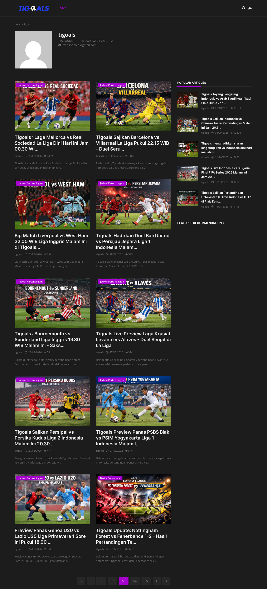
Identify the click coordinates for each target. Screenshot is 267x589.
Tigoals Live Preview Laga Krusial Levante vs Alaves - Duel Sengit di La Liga (133, 339)
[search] (244, 8)
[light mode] (249, 8)
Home (61, 8)
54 (135, 581)
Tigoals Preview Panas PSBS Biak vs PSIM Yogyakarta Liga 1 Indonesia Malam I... (132, 437)
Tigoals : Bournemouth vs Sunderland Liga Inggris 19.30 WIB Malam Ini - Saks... (47, 339)
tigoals (19, 156)
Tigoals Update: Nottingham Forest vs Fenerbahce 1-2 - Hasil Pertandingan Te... (131, 536)
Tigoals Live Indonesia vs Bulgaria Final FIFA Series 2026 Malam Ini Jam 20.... (225, 172)
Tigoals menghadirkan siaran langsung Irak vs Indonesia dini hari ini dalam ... (226, 148)
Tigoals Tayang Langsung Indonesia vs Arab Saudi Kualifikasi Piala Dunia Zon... (226, 98)
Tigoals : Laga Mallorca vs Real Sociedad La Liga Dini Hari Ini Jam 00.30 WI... (52, 143)
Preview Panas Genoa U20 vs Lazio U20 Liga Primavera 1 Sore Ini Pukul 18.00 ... (50, 536)
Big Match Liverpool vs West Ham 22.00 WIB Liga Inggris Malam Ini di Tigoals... (51, 241)
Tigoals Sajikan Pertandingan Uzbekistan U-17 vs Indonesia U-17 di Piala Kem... (226, 197)
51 (101, 581)
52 (112, 581)
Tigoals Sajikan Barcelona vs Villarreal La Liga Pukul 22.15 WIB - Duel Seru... (132, 143)
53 (123, 581)
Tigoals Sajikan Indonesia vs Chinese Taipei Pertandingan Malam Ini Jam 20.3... (226, 123)
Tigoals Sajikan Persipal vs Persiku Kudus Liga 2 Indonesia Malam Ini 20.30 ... (49, 437)
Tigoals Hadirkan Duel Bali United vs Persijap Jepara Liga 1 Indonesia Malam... (133, 241)
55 (146, 581)
